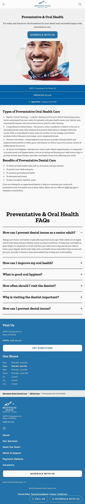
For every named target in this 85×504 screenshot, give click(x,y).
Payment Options (13, 459)
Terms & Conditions (39, 494)
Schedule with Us (42, 35)
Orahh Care (62, 494)
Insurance (8, 465)
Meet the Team (11, 447)
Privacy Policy (24, 494)
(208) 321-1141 (46, 95)
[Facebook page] (4, 428)
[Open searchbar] (79, 4)
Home (6, 435)
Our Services (10, 441)
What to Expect (12, 453)
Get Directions (42, 348)
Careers (52, 494)
